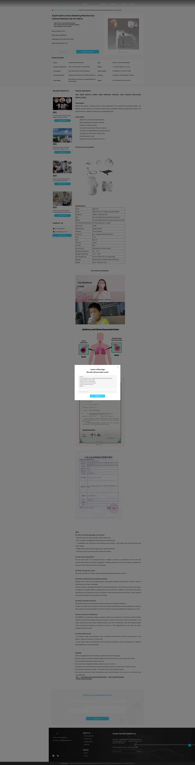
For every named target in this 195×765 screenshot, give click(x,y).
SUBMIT (97, 396)
